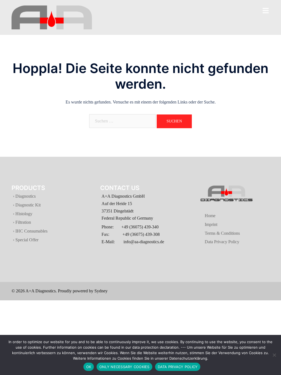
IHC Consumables (30, 231)
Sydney (101, 291)
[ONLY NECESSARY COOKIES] (274, 355)
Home (202, 215)
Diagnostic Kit (27, 205)
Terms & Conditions (215, 233)
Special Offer (26, 239)
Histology (23, 213)
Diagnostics (25, 196)
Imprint (203, 224)
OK (88, 367)
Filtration (22, 222)
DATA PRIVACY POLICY (178, 367)
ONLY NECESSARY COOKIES (124, 367)
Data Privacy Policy (214, 241)
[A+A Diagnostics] (52, 17)
